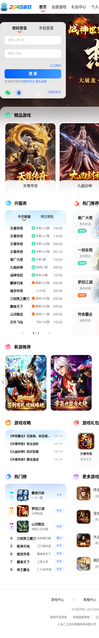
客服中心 (89, 599)
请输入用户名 (16, 40)
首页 (43, 7)
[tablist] (32, 29)
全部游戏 (59, 7)
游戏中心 (57, 599)
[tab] (19, 28)
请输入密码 (15, 53)
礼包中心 (78, 7)
